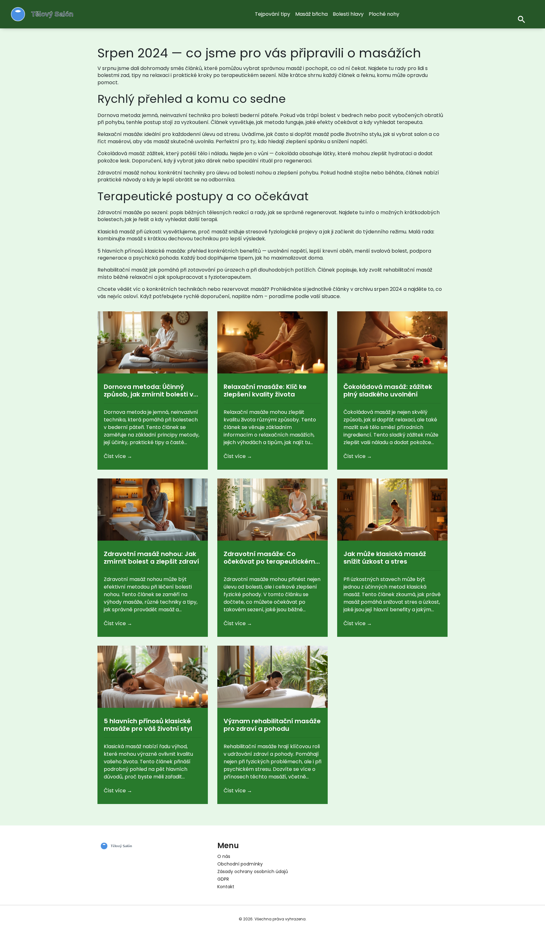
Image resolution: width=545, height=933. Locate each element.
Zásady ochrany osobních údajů (252, 871)
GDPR (223, 879)
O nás (223, 856)
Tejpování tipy (272, 14)
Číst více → (118, 456)
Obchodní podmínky (240, 864)
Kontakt (225, 886)
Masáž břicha (311, 14)
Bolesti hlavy (348, 14)
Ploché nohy (384, 14)
